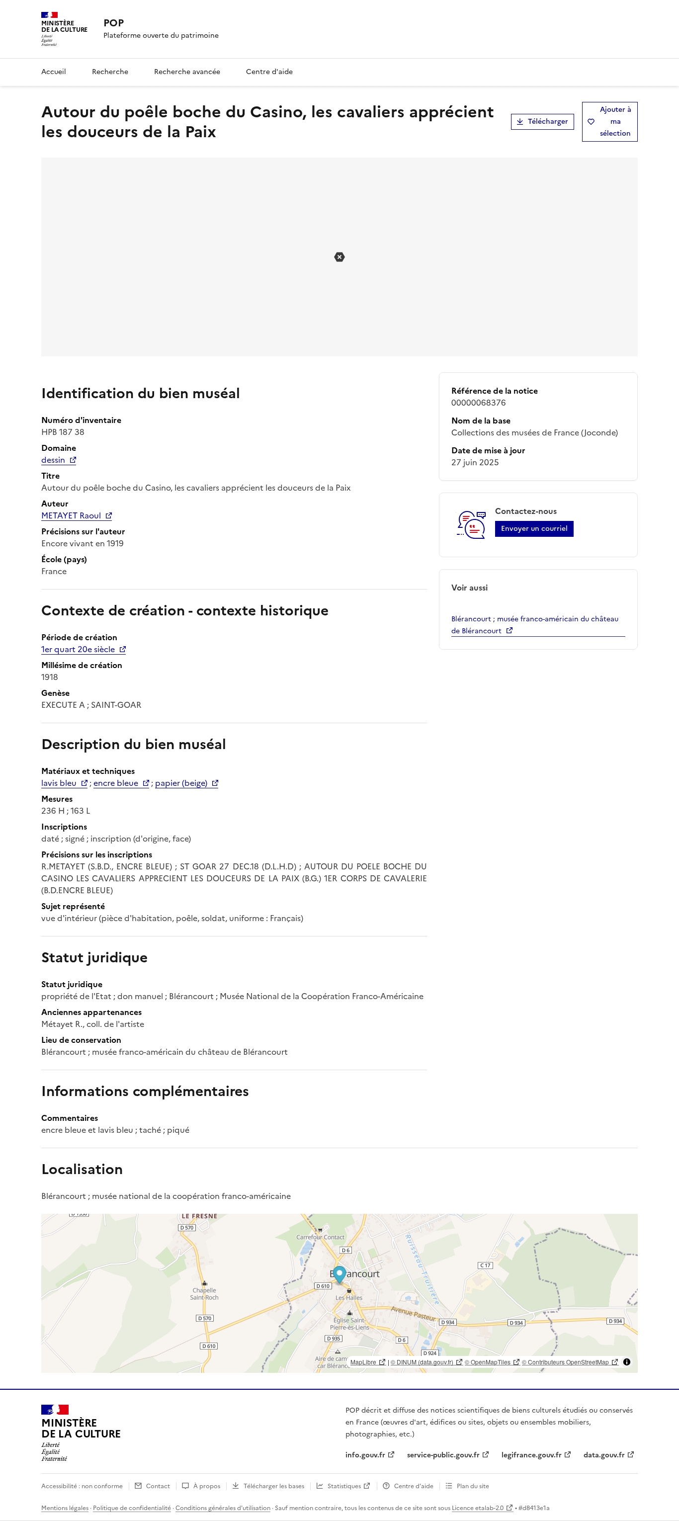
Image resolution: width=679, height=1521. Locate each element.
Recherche (110, 72)
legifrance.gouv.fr (532, 1455)
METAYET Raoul (71, 515)
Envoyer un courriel (534, 528)
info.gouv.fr (365, 1455)
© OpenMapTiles (487, 1361)
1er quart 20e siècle (78, 649)
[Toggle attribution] (627, 1362)
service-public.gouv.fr (443, 1455)
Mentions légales (64, 1508)
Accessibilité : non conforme (82, 1486)
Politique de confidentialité (132, 1508)
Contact (158, 1486)
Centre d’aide (413, 1486)
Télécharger (548, 121)
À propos (206, 1486)
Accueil (53, 72)
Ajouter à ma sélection (615, 121)
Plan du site (473, 1486)
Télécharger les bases (274, 1486)
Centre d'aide (269, 72)
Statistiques (344, 1486)
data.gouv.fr (604, 1455)
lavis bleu (59, 783)
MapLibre (363, 1361)
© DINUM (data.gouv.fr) (422, 1361)
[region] (339, 1293)
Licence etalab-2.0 (478, 1508)
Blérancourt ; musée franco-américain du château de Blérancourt (534, 625)
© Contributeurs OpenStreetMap (565, 1361)
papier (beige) (181, 783)
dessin (53, 460)
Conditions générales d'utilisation (222, 1508)
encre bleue (115, 783)
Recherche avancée (187, 72)
